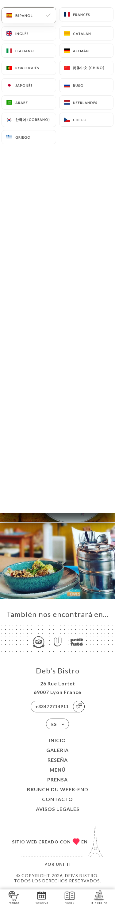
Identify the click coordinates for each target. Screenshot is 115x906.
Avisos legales (57, 809)
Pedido (13, 902)
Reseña (58, 760)
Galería (57, 750)
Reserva (41, 902)
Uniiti (63, 864)
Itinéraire (99, 902)
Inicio (57, 740)
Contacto (57, 799)
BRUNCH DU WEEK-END (57, 789)
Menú (58, 770)
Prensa (57, 779)
